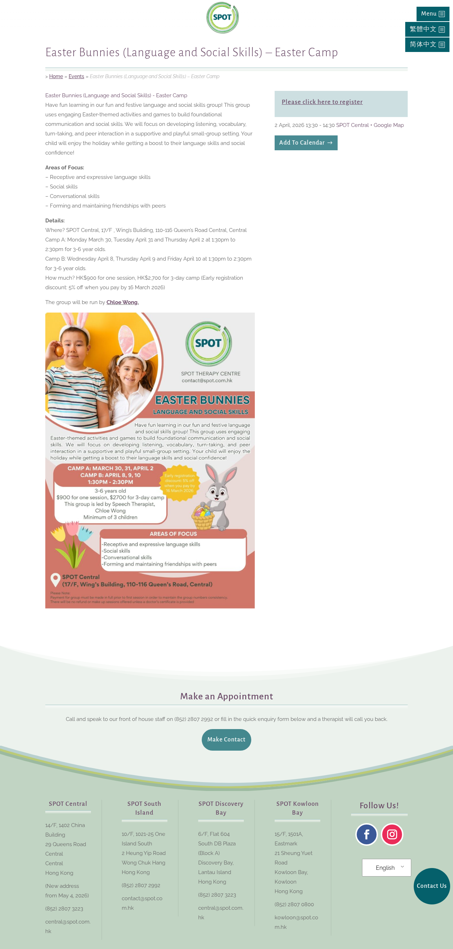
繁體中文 (423, 29)
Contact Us (432, 886)
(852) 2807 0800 (294, 904)
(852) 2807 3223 (64, 909)
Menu (429, 14)
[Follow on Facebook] (366, 834)
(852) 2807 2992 (141, 885)
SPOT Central (352, 125)
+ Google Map (387, 125)
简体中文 (423, 44)
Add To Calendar (302, 143)
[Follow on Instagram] (392, 834)
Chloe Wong (122, 302)
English (385, 867)
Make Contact (226, 740)
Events (76, 76)
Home (56, 76)
